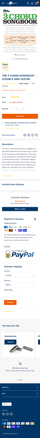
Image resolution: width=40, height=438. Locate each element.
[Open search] (28, 3)
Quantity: (5, 109)
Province (7, 280)
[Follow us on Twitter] (7, 414)
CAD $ (5, 404)
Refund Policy (8, 311)
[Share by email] (36, 135)
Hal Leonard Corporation (9, 83)
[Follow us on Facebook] (3, 414)
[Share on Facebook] (24, 135)
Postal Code (8, 290)
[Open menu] (3, 3)
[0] (36, 3)
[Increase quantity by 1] (23, 109)
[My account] (32, 3)
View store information (12, 128)
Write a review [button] (20, 209)
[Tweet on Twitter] (32, 135)
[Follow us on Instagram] (11, 414)
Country (7, 271)
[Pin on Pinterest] (28, 135)
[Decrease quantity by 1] (12, 109)
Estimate (10, 302)
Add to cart (20, 116)
